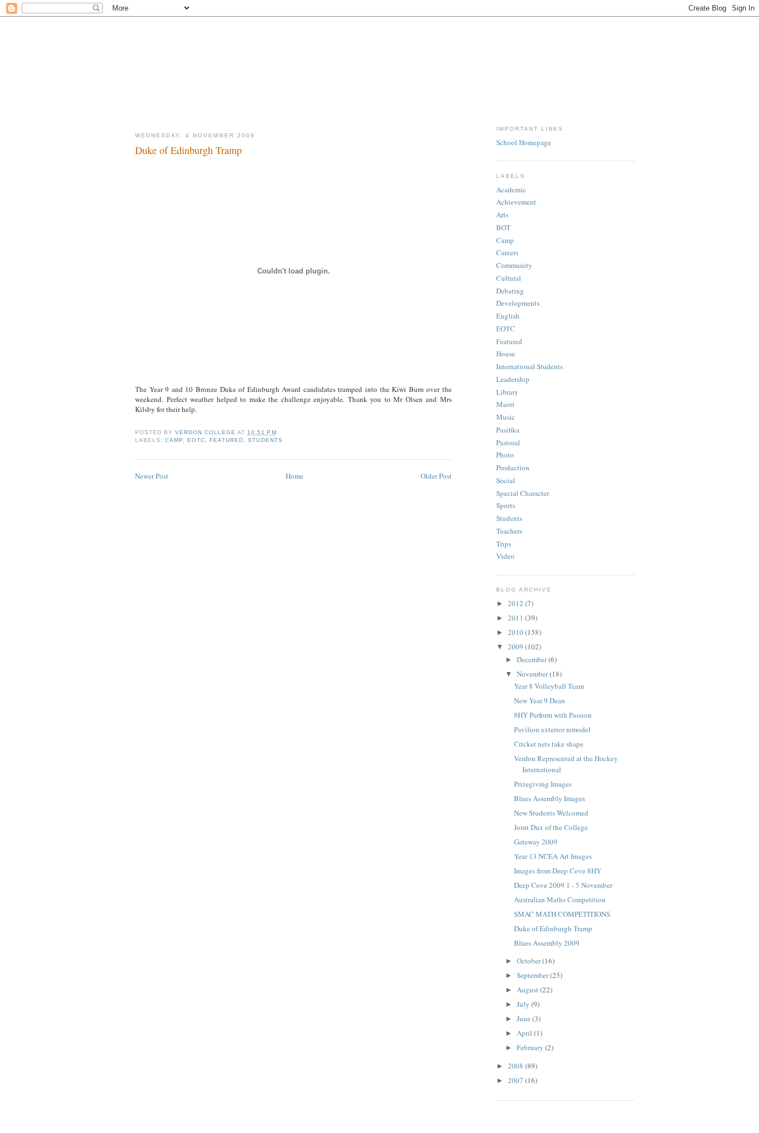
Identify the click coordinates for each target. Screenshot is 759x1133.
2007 (516, 1080)
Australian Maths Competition (560, 900)
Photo (505, 455)
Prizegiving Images (543, 784)
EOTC (196, 440)
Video (505, 556)
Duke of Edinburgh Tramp (553, 928)
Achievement (516, 202)
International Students (529, 366)
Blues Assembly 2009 (547, 943)
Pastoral (508, 443)
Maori (505, 404)
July (524, 1004)
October (529, 961)
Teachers (509, 531)
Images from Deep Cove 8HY (557, 871)
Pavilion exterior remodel (552, 729)
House (505, 354)
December (532, 659)
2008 (516, 1066)
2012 (516, 603)
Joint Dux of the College (551, 827)
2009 (516, 647)
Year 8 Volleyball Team (549, 686)
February (531, 1047)
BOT (503, 227)
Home (294, 476)
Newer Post (151, 476)
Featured (226, 440)
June (524, 1018)
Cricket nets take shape (548, 744)
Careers (507, 252)
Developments (518, 303)
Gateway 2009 (535, 842)
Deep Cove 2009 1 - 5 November (563, 885)
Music (505, 417)
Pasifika (508, 430)
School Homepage (523, 142)
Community (514, 265)
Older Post (436, 476)
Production (513, 468)
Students (265, 440)
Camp (174, 440)
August (528, 990)
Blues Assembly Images (549, 798)
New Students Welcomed (551, 813)
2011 (516, 618)
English (508, 316)
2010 (516, 632)
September (533, 975)
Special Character (522, 493)
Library (507, 392)
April (525, 1033)
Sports (505, 505)
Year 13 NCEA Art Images (553, 856)
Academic (511, 190)
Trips (503, 544)
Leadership (513, 379)
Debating (510, 291)
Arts (502, 215)
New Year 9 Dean (539, 700)
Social (505, 480)
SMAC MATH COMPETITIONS (562, 914)
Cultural (508, 278)
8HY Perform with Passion (553, 715)
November (533, 674)
